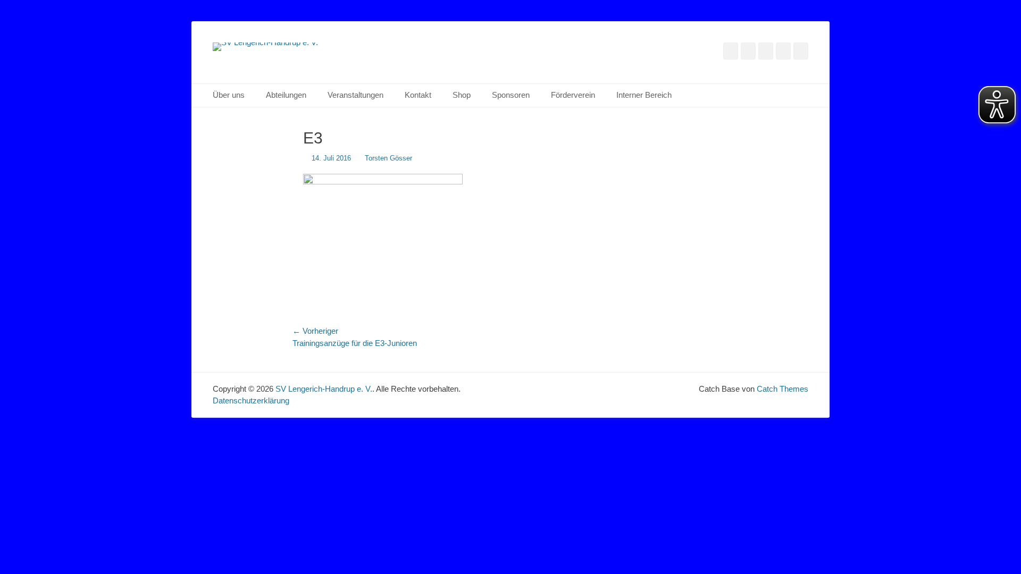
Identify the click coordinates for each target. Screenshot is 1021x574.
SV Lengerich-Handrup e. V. (323, 388)
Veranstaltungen (355, 94)
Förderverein (573, 94)
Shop (462, 94)
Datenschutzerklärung (251, 400)
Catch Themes (782, 388)
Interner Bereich (644, 94)
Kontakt (418, 94)
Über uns (229, 94)
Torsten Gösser (388, 158)
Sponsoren (511, 94)
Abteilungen (286, 94)
